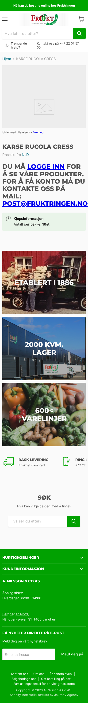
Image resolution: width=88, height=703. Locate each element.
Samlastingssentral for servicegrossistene (44, 684)
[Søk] (79, 33)
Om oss (38, 674)
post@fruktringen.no (45, 203)
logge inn (46, 166)
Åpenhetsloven (61, 674)
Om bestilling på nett (56, 679)
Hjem (6, 59)
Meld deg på (72, 654)
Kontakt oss (19, 674)
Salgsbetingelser (23, 679)
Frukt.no (38, 132)
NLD (25, 154)
